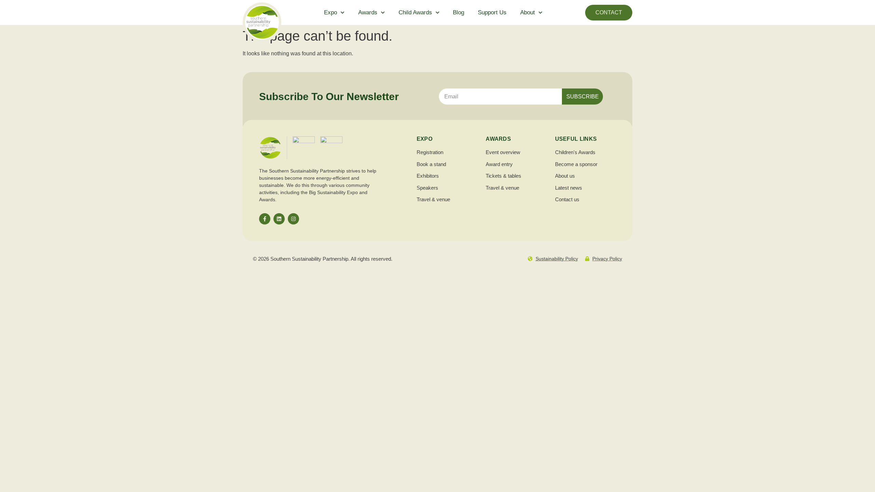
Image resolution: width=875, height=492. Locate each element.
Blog (458, 12)
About (527, 12)
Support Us (492, 12)
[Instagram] (293, 218)
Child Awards (415, 12)
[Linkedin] (279, 218)
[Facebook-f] (264, 218)
